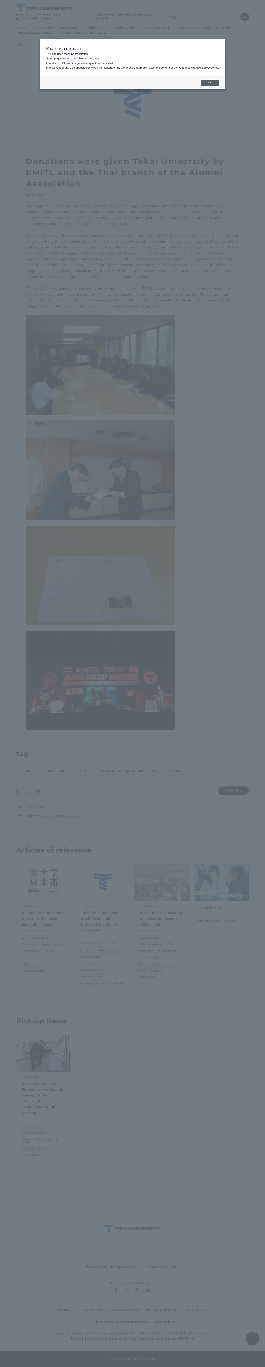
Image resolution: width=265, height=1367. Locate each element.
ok (210, 82)
